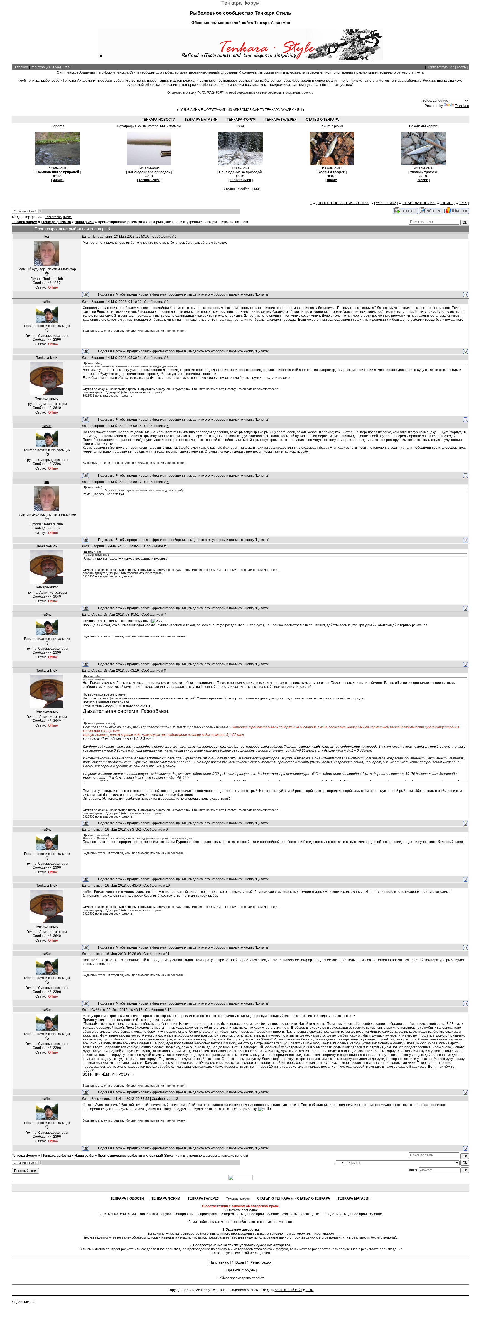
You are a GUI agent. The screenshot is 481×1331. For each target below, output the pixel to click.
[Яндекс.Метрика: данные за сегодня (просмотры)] (23, 1302)
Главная (21, 67)
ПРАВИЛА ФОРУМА (419, 203)
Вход (57, 67)
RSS (66, 67)
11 (168, 954)
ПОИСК (447, 203)
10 (168, 886)
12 (169, 1010)
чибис (67, 217)
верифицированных (224, 72)
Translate (462, 106)
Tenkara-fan (53, 217)
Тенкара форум (24, 222)
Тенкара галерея (281, 119)
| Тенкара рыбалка (56, 222)
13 (176, 1099)
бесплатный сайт (288, 1290)
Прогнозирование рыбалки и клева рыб (130, 222)
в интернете (119, 702)
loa (46, 236)
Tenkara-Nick (46, 358)
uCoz (310, 1290)
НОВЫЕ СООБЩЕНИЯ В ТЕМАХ (343, 203)
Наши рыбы (84, 222)
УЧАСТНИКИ (386, 203)
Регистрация (41, 67)
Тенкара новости (158, 119)
